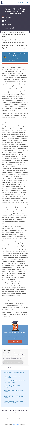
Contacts (25, 410)
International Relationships (18, 42)
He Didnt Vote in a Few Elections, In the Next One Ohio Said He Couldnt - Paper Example (14, 396)
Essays (10, 32)
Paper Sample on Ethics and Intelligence (14, 372)
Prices (16, 410)
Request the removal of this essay (12, 362)
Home (4, 32)
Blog (8, 410)
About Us (20, 410)
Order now (15, 341)
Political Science (15, 40)
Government (6, 42)
